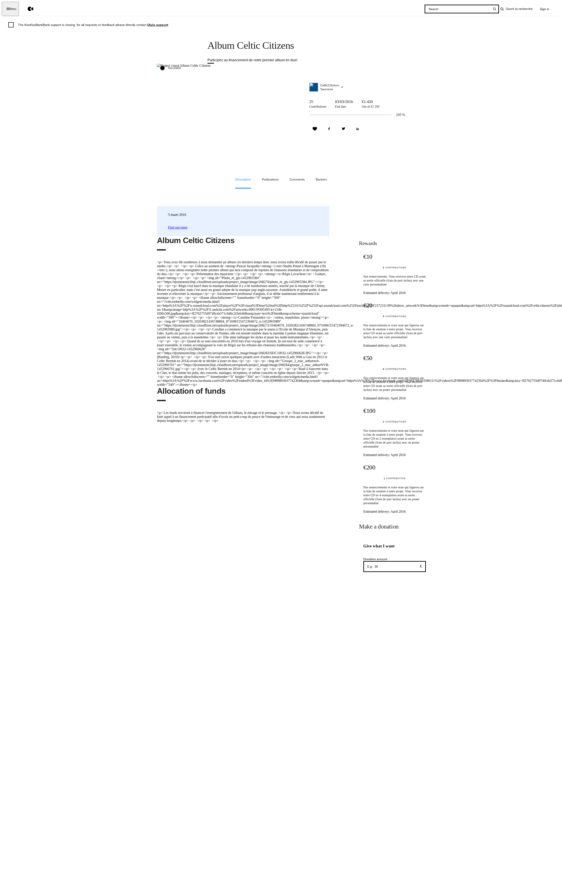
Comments (297, 179)
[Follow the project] (314, 128)
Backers (321, 179)
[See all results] (494, 9)
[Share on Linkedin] (357, 128)
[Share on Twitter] (343, 128)
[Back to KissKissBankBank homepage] (27, 9)
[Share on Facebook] (329, 128)
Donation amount (375, 559)
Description (243, 179)
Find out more (177, 227)
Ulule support (157, 25)
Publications (270, 179)
